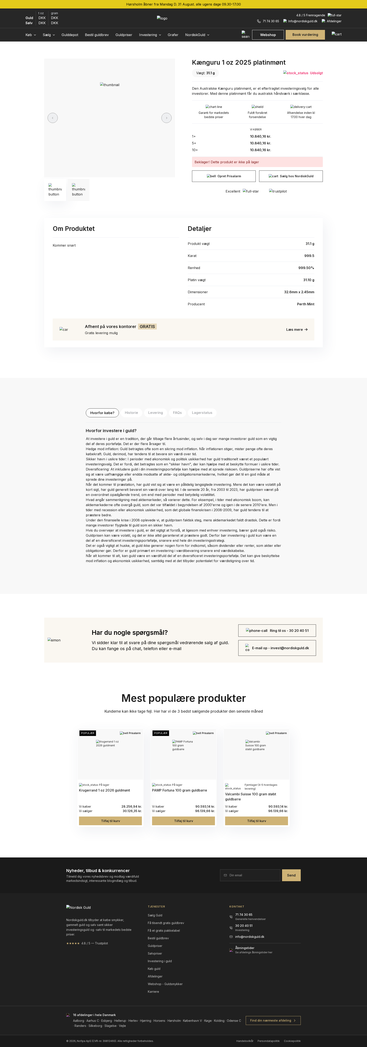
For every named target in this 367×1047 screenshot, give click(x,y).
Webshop (268, 35)
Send (291, 875)
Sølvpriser (155, 953)
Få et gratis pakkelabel (164, 930)
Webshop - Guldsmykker (165, 984)
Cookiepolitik (292, 1041)
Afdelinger (155, 976)
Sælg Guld (155, 915)
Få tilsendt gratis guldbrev (166, 923)
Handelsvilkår (244, 1041)
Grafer (173, 35)
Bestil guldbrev (97, 35)
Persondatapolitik (269, 1041)
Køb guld (154, 968)
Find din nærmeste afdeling (270, 1020)
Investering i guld (160, 961)
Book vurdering (305, 34)
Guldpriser (124, 35)
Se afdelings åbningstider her (253, 952)
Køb (29, 35)
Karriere (153, 991)
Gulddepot (70, 35)
